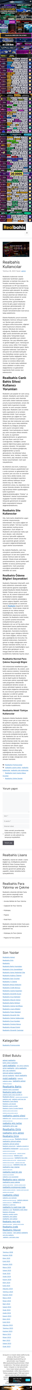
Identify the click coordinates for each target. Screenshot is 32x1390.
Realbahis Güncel (21, 1139)
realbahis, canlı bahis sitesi (11, 1237)
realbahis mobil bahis (7, 1169)
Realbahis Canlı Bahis (10, 1101)
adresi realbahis (9, 1060)
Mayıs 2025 (7, 1267)
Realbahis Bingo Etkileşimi (12, 985)
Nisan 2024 (7, 1301)
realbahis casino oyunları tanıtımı (10, 1110)
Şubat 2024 (7, 1307)
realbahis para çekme (11, 1182)
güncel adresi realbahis (12, 1073)
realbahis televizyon (7, 1202)
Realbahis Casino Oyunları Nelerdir (13, 1108)
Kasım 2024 (7, 1280)
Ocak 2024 (6, 1310)
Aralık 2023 (7, 1313)
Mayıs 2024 (7, 1298)
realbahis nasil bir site (12, 1172)
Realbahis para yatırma (14, 1179)
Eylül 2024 (6, 1286)
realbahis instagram (10, 1148)
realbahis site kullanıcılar (19, 770)
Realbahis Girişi (11, 1136)
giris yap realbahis (9, 1070)
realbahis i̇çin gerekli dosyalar (9, 1153)
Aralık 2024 (7, 1276)
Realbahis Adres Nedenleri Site (14, 972)
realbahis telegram (22, 1200)
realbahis (20, 1078)
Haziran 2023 (7, 1331)
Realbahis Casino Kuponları (12, 991)
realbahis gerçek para (8, 1120)
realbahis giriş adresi (13, 1133)
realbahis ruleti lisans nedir (22, 1190)
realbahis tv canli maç (9, 1204)
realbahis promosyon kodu (14, 1187)
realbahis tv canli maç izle (14, 1207)
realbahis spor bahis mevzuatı (9, 1200)
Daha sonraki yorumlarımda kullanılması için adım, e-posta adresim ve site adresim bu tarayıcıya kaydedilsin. (15, 834)
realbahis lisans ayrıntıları (8, 1162)
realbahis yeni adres (10, 1216)
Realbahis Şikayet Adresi (11, 1000)
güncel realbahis (8, 1075)
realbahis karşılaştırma (8, 1155)
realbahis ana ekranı (7, 1083)
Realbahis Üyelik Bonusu (11, 988)
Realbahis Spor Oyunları (11, 979)
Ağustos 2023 (8, 1325)
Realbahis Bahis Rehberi (11, 1003)
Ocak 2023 (6, 1346)
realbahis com (7, 1118)
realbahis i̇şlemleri (21, 1153)
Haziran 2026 (7, 1255)
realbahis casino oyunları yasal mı (10, 1113)
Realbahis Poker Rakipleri (12, 1012)
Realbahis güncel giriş (9, 1146)
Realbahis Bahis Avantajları (12, 966)
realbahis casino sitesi (13, 767)
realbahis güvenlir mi (22, 1146)
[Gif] (16, 95)
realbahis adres (7, 1081)
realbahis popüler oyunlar (20, 1185)
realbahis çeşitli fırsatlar (18, 1224)
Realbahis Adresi (9, 957)
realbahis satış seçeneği (8, 1192)
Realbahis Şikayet (12, 1230)
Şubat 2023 (7, 1343)
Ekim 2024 (6, 1283)
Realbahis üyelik (10, 1226)
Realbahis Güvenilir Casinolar (13, 1030)
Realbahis (6, 963)
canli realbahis (9, 1065)
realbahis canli (7, 1099)
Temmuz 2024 (8, 1292)
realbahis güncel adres (12, 1141)
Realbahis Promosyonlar (13, 765)
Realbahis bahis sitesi (12, 1092)
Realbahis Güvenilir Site (11, 1015)
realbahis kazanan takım (8, 1158)
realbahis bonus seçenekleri (21, 1097)
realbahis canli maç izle (19, 1099)
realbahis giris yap (10, 1126)
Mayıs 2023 (7, 1334)
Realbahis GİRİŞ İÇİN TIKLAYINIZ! (16, 35)
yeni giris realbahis (8, 1235)
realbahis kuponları (21, 1160)
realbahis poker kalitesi (8, 1185)
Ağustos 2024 (8, 1289)
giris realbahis (21, 1068)
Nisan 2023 (7, 1337)
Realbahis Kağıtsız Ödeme (12, 975)
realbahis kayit (18, 1155)
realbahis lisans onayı (7, 1164)
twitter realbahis (7, 1232)
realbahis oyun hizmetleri (8, 1174)
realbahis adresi (19, 1081)
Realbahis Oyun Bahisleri (11, 997)
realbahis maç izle (19, 1164)
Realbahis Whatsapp (9, 1212)
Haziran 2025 (7, 1264)
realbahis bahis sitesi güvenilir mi (12, 1094)
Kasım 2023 (7, 1316)
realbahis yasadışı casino (10, 1214)
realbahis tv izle (7, 1209)
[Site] (16, 59)
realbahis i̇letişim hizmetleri (9, 1151)
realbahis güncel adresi (11, 1144)
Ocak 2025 (6, 1273)
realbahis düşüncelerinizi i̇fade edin (20, 1118)
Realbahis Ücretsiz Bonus (12, 1024)
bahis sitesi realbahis (10, 1063)
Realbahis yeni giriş (11, 1221)
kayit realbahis (21, 1076)
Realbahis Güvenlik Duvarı (12, 994)
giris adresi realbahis (23, 1065)
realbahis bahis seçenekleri (11, 1089)
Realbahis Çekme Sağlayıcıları (13, 1018)
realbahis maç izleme (11, 1167)
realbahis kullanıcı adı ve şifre (9, 1160)
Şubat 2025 (7, 1270)
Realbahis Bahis (12, 1086)
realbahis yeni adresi (10, 1219)
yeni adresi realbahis (20, 1233)
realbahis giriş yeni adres (8, 1139)
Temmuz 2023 (8, 1328)
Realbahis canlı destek (9, 1104)
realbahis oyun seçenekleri (10, 1177)
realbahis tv (17, 1202)
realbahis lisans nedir (20, 1162)
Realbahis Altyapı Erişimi (11, 1027)
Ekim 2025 (6, 1258)
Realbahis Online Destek (13, 778)
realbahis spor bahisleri (10, 1198)
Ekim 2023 (6, 1319)
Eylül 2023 (6, 1322)
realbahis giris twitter (12, 1123)
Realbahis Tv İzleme (10, 982)
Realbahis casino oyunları (10, 1106)
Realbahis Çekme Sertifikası (13, 1006)
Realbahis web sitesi (20, 1210)
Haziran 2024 (7, 1295)
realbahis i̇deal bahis (24, 1148)
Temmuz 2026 (8, 1252)
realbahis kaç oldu (20, 1158)
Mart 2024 (6, 1304)
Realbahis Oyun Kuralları (11, 1021)
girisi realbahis (8, 1068)
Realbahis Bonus (8, 1097)
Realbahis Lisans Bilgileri (11, 1009)
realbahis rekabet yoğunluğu (9, 1190)
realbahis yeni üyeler (7, 1224)
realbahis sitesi (11, 1195)
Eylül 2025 (6, 1261)
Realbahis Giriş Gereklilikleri (12, 969)
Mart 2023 (6, 1340)
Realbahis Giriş (8, 960)
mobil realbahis (10, 1078)
